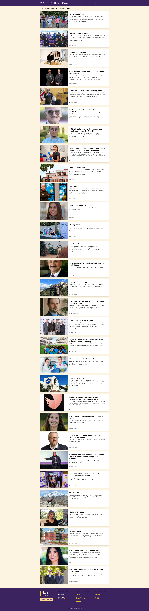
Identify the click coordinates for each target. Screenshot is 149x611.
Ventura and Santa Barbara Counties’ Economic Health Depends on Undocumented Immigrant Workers (86, 112)
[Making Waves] (54, 230)
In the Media (103, 2)
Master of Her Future (76, 512)
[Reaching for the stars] (54, 383)
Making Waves (74, 225)
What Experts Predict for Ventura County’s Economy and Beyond (84, 436)
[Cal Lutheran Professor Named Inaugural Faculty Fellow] (54, 421)
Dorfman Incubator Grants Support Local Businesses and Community (84, 475)
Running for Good (75, 244)
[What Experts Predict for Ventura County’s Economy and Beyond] (54, 440)
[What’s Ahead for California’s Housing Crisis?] (54, 96)
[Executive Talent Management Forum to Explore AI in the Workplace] (54, 306)
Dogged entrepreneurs (77, 52)
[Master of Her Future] (54, 517)
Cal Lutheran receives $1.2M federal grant (84, 550)
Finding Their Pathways (77, 167)
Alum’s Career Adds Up (77, 206)
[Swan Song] (54, 191)
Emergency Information (47, 599)
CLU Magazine (94, 2)
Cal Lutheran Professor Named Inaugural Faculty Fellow (86, 417)
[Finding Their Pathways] (54, 172)
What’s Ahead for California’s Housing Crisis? (85, 91)
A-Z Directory (78, 601)
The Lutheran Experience (81, 598)
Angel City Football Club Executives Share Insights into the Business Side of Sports (84, 398)
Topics (87, 2)
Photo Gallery (96, 597)
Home (83, 2)
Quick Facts (78, 595)
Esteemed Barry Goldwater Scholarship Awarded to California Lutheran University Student (87, 149)
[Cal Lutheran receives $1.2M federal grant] (54, 555)
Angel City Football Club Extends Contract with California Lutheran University (86, 341)
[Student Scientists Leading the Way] (54, 364)
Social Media (96, 598)
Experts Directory (97, 594)
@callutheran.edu (65, 598)
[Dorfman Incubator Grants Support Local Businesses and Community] (54, 479)
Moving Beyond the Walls (78, 33)
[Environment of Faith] (54, 19)
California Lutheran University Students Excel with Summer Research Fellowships (85, 130)
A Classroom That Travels (78, 282)
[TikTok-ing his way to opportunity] (54, 498)
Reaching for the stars (77, 378)
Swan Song (73, 186)
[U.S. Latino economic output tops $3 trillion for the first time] (54, 574)
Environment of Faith (76, 14)
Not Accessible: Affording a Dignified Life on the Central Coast (86, 264)
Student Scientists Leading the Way (82, 359)
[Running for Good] (54, 249)
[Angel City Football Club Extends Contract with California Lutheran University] (54, 345)
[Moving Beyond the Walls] (54, 38)
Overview (78, 594)
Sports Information (97, 595)
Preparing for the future (77, 531)
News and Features (62, 3)
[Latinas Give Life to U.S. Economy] (54, 325)
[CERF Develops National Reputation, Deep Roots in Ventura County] (54, 76)
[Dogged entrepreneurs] (54, 57)
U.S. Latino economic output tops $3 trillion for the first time (86, 570)
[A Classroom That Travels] (54, 287)
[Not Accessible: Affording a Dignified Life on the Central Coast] (54, 268)
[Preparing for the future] (54, 536)
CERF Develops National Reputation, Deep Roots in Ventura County (87, 72)
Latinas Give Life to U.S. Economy (81, 320)
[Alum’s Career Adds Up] (54, 211)
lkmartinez (60, 598)
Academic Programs (80, 599)
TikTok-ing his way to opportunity (81, 493)
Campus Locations (79, 597)
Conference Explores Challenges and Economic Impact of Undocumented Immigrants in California (86, 456)
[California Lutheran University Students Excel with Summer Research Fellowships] (54, 134)
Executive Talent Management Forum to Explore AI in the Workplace (86, 302)
